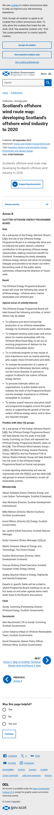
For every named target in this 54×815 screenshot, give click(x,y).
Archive (21, 769)
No (9, 716)
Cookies (44, 769)
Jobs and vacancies (31, 775)
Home (5, 93)
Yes (10, 709)
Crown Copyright (10, 775)
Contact (32, 769)
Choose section (12, 204)
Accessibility (8, 769)
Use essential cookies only (27, 54)
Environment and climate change (17, 151)
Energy (43, 147)
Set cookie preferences (27, 62)
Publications (16, 93)
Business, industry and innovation (24, 147)
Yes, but (12, 723)
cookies (15, 5)
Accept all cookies (27, 45)
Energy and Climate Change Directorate (32, 144)
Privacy (48, 775)
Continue (9, 734)
